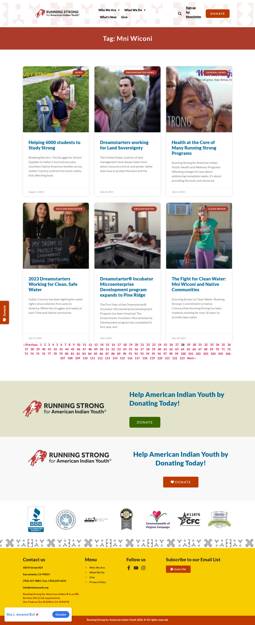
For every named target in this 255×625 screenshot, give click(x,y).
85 (95, 353)
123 (182, 358)
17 (119, 344)
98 (170, 353)
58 (148, 349)
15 (107, 344)
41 (49, 349)
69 (211, 349)
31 (200, 344)
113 (107, 358)
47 (84, 349)
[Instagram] (143, 568)
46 (78, 349)
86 (101, 353)
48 (90, 349)
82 (78, 353)
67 (200, 349)
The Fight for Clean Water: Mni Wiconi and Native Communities (199, 284)
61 (165, 349)
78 (55, 353)
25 (165, 344)
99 (176, 353)
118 (144, 358)
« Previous (30, 344)
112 (99, 358)
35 (223, 344)
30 (194, 344)
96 (159, 353)
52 (113, 349)
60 (159, 349)
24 (159, 344)
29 (188, 344)
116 (129, 358)
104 (213, 353)
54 (124, 349)
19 (130, 344)
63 (176, 349)
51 (107, 349)
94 (147, 353)
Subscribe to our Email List (193, 559)
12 (90, 344)
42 (55, 349)
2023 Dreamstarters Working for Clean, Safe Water (53, 284)
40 (43, 349)
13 (96, 344)
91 (130, 353)
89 (118, 353)
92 (136, 353)
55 (130, 349)
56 (136, 349)
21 (142, 344)
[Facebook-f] (128, 568)
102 (198, 353)
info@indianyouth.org (35, 587)
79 (61, 353)
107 (62, 358)
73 (26, 353)
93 (142, 353)
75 (37, 353)
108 (70, 358)
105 (220, 353)
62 (171, 349)
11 (84, 344)
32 (206, 344)
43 (61, 349)
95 (153, 353)
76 (43, 353)
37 (26, 349)
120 (159, 358)
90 (124, 353)
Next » (191, 358)
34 (217, 344)
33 (211, 344)
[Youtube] (136, 568)
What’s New (108, 17)
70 (217, 349)
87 (107, 353)
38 (32, 349)
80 (66, 353)
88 (113, 353)
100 (183, 353)
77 (49, 353)
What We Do (133, 10)
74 (32, 353)
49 (95, 349)
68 (205, 349)
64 (182, 349)
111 (92, 358)
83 (84, 353)
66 (194, 349)
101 (190, 353)
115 (122, 358)
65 (188, 349)
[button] (180, 13)
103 (205, 353)
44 (67, 349)
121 (167, 358)
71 (223, 349)
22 (148, 344)
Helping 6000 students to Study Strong (54, 145)
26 (171, 344)
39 (38, 349)
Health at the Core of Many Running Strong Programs (194, 148)
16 (113, 344)
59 (153, 349)
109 (77, 358)
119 (152, 358)
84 (89, 353)
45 (72, 349)
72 (229, 349)
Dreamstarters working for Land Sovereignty (124, 145)
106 (228, 353)
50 (101, 349)
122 (174, 358)
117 (137, 358)
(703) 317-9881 (32, 580)
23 (154, 344)
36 (229, 344)
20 (136, 344)
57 (142, 349)
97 (165, 353)
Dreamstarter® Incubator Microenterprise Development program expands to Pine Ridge (126, 286)
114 (114, 358)
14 (101, 344)
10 (78, 344)
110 (85, 358)
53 (119, 349)
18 (125, 344)
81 (72, 353)
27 (177, 344)
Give (124, 17)
